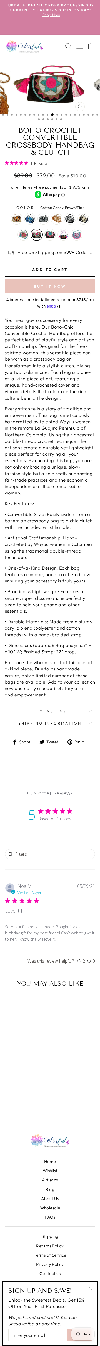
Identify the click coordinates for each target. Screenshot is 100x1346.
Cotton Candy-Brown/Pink (36, 234)
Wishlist (50, 1170)
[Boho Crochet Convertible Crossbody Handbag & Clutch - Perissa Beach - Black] (18, 1101)
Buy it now (50, 286)
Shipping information (50, 723)
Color (50, 207)
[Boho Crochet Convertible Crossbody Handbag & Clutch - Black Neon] (21, 1107)
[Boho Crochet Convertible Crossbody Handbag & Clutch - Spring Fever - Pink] (29, 1107)
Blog (50, 1189)
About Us (50, 1198)
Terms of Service (50, 1255)
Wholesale (50, 1208)
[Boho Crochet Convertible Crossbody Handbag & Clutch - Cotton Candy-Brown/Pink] (33, 1101)
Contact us (50, 1273)
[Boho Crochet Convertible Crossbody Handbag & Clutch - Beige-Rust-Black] (10, 1094)
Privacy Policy (50, 1264)
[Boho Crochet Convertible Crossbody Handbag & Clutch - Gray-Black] (25, 1094)
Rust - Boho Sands (56, 218)
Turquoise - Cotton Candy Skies (23, 234)
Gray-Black (43, 218)
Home (50, 1161)
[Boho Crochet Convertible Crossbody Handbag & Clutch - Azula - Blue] (18, 1094)
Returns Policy (50, 1246)
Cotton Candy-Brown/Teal (50, 234)
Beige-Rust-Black (16, 218)
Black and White (70, 218)
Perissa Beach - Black (83, 218)
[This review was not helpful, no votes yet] (89, 961)
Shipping (50, 1236)
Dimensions (50, 711)
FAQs (50, 1217)
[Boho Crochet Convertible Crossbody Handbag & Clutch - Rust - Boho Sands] (33, 1094)
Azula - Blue (30, 218)
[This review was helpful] (79, 961)
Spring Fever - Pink (76, 234)
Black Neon (63, 234)
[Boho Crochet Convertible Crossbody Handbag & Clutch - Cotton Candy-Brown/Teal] (14, 1107)
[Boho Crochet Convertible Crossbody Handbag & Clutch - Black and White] (10, 1101)
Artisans (50, 1180)
